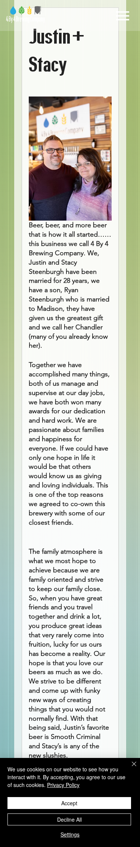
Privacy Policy (63, 784)
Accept (69, 803)
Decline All (69, 819)
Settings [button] (70, 834)
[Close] (130, 768)
